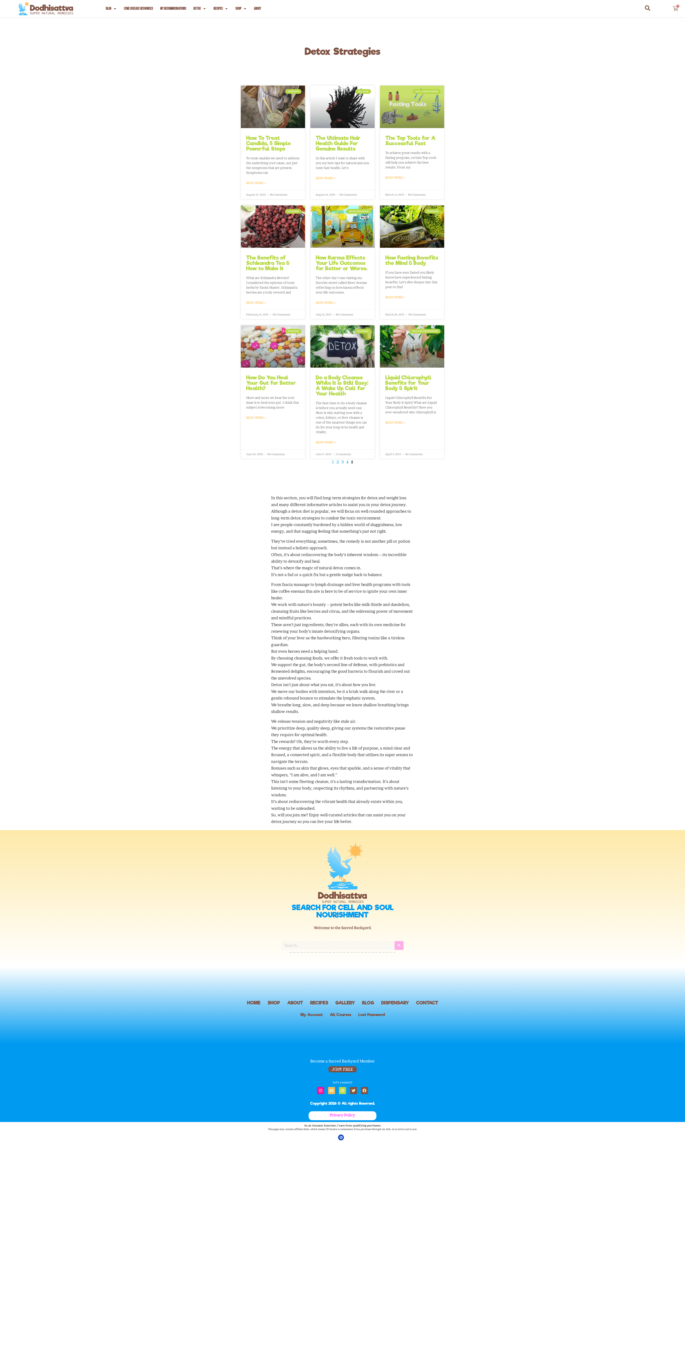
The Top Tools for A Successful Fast (410, 141)
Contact (427, 1003)
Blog (108, 8)
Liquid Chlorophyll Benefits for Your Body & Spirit (408, 383)
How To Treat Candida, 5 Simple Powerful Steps (268, 143)
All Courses (340, 1014)
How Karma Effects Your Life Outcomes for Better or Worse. (341, 263)
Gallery (345, 1003)
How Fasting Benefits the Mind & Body (411, 260)
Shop (238, 8)
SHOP (274, 1003)
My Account (311, 1014)
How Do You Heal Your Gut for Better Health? (271, 383)
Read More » (256, 183)
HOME (253, 1003)
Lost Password (371, 1014)
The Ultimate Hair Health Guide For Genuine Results (338, 143)
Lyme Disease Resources (138, 8)
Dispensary (395, 1003)
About (257, 8)
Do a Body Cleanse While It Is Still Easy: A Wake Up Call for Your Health (342, 385)
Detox (197, 8)
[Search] (399, 940)
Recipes (218, 8)
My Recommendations (173, 8)
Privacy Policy (342, 1115)
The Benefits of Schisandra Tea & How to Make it (268, 263)
